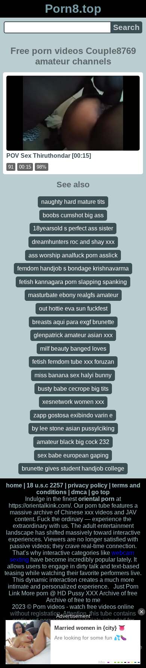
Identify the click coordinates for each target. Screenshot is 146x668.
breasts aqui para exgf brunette (73, 322)
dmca (79, 492)
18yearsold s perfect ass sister (73, 228)
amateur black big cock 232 (73, 442)
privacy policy (87, 485)
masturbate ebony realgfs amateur (73, 295)
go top (100, 492)
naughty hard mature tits (73, 202)
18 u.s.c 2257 (45, 485)
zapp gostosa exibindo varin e (73, 415)
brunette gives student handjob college (73, 468)
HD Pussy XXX (77, 593)
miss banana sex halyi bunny (73, 375)
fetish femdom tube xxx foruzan (73, 362)
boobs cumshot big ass (73, 215)
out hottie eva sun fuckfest (73, 308)
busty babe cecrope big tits (73, 389)
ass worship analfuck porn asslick (73, 255)
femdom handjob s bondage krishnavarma (73, 268)
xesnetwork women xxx (73, 402)
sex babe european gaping (73, 455)
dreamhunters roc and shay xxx (73, 242)
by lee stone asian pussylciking (73, 428)
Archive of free (65, 600)
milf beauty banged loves (73, 348)
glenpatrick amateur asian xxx (73, 335)
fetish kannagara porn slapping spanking (73, 282)
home (14, 485)
